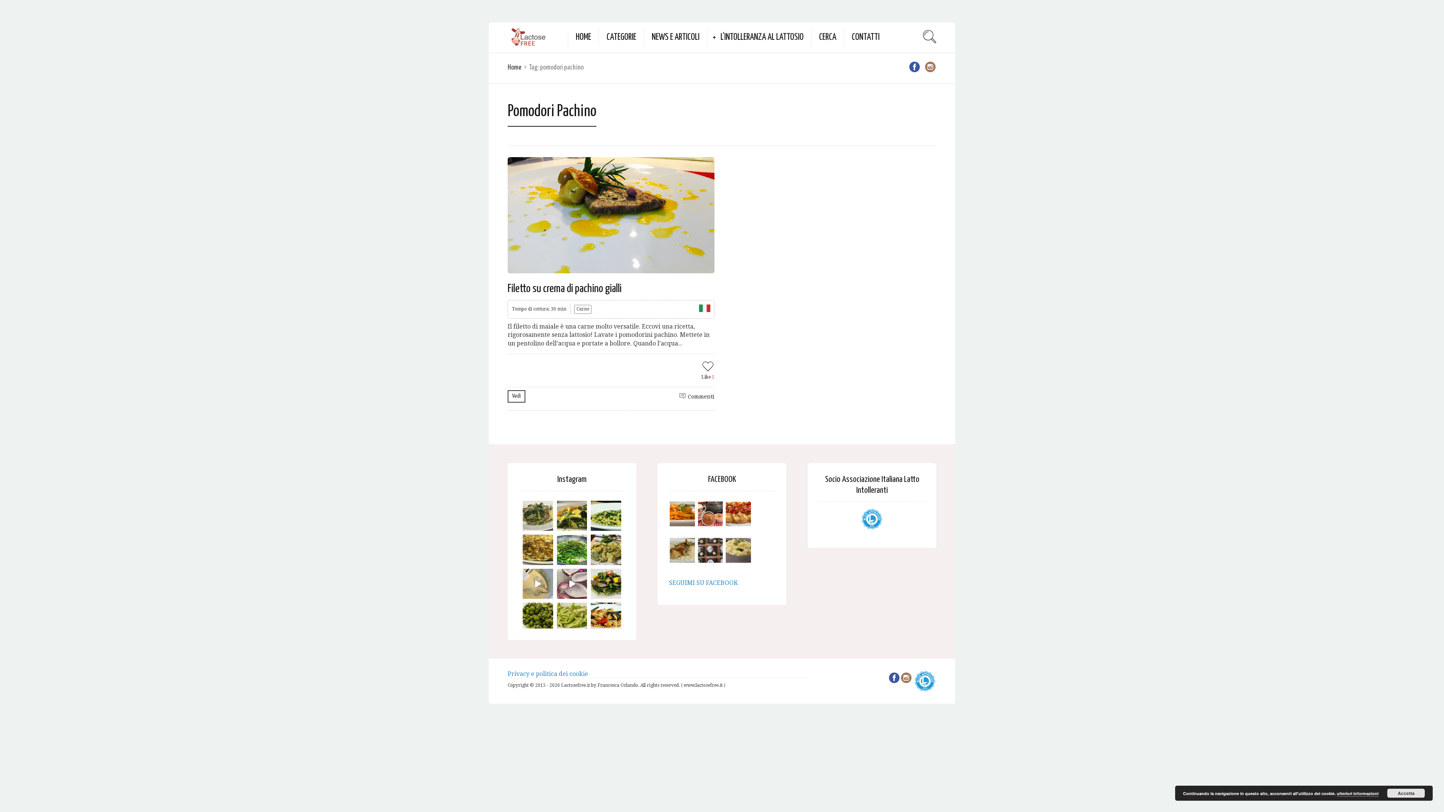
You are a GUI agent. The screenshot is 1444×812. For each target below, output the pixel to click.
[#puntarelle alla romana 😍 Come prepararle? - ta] (572, 618)
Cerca (827, 37)
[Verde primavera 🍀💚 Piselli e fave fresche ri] (538, 618)
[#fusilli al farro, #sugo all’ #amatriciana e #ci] (606, 618)
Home (583, 37)
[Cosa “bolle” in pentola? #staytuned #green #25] (572, 550)
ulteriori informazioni (1358, 793)
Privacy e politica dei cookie (548, 673)
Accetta (1406, 793)
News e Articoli (675, 37)
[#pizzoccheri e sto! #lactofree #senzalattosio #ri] (538, 516)
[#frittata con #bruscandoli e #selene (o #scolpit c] (538, 550)
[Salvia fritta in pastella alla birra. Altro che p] (606, 550)
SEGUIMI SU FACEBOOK (703, 582)
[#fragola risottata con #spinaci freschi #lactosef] (606, 516)
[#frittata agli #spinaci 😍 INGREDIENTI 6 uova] (572, 516)
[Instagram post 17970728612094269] (572, 584)
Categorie (621, 37)
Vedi (516, 396)
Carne (582, 309)
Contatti (866, 37)
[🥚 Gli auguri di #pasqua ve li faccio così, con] (606, 584)
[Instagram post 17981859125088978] (538, 584)
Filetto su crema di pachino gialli (565, 288)
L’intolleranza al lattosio (762, 37)
